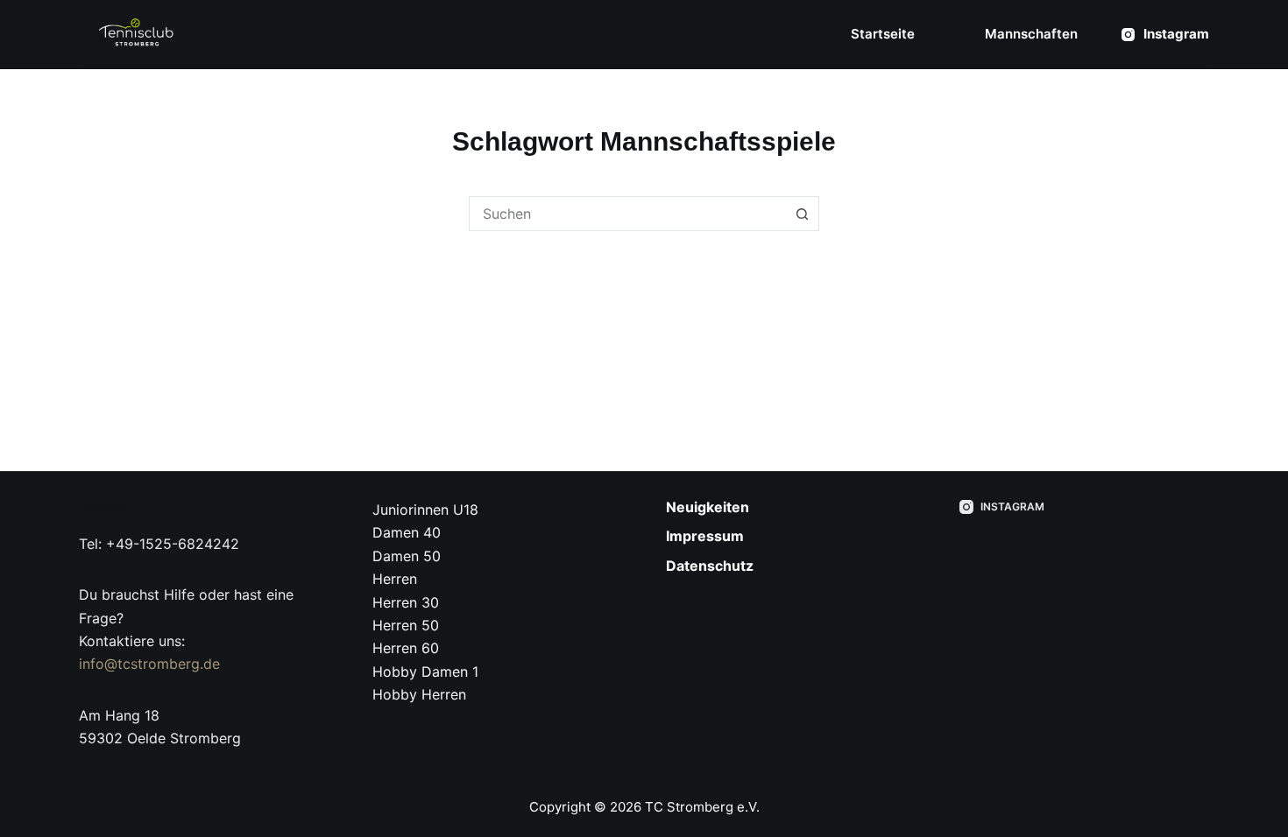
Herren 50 (405, 625)
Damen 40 (406, 532)
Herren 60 (405, 648)
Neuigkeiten (707, 507)
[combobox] (627, 213)
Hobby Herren (419, 694)
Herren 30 (405, 602)
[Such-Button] (801, 213)
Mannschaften (1031, 33)
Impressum (705, 536)
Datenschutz (710, 565)
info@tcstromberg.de (149, 663)
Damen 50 (406, 556)
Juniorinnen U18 (425, 509)
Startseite (883, 33)
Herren (394, 578)
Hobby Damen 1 (425, 671)
